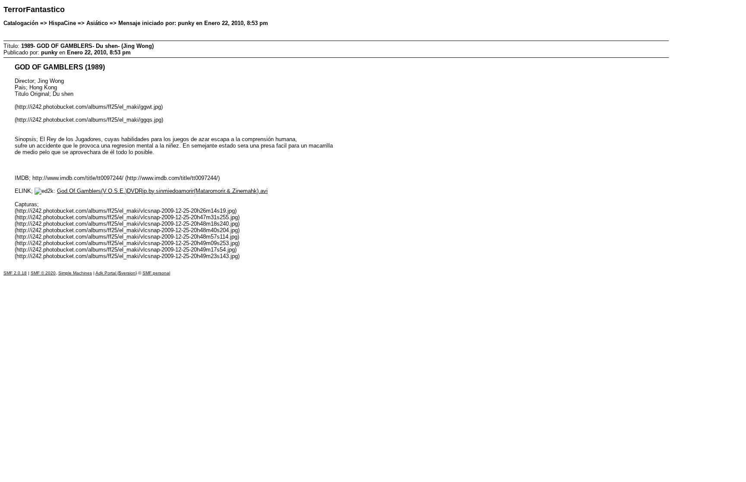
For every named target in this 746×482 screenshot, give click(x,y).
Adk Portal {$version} (116, 273)
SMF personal (156, 273)
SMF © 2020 (43, 273)
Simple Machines (75, 273)
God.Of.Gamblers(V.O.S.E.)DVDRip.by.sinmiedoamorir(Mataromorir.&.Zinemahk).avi (162, 191)
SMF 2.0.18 (15, 273)
